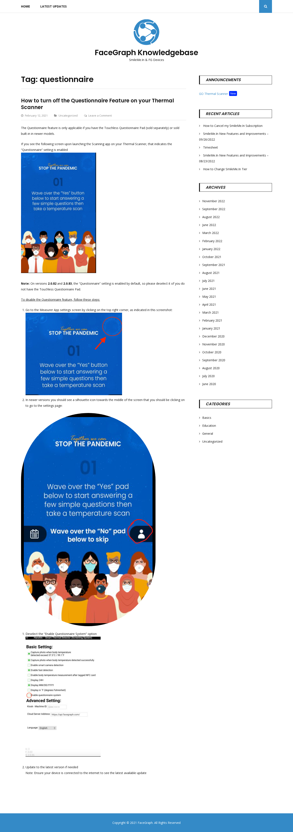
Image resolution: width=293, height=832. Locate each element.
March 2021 (210, 312)
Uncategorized (68, 115)
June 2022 (209, 225)
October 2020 (211, 352)
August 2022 (211, 217)
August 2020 (211, 368)
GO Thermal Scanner (213, 94)
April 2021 (209, 304)
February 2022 (212, 241)
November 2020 (213, 344)
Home (25, 6)
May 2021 (209, 297)
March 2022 (210, 233)
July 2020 (208, 376)
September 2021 (213, 265)
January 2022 (211, 249)
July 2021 (208, 281)
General (207, 433)
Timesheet (210, 147)
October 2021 (211, 257)
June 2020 (209, 384)
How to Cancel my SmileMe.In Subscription (233, 126)
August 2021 (211, 273)
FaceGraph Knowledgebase (146, 52)
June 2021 (209, 289)
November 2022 (213, 201)
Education (209, 426)
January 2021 (211, 328)
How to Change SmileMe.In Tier (225, 169)
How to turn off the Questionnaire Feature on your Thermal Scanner (97, 104)
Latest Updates (53, 6)
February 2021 (212, 320)
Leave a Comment (100, 115)
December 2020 (213, 336)
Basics (206, 418)
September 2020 (213, 360)
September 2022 (213, 209)
